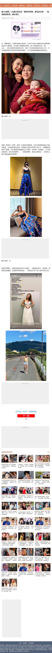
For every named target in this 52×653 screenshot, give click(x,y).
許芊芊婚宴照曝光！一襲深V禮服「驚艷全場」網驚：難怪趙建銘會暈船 (25, 574)
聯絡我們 (25, 643)
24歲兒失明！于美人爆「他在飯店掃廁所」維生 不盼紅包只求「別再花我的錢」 (9, 513)
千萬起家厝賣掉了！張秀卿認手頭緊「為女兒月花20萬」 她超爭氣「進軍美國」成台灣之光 (42, 574)
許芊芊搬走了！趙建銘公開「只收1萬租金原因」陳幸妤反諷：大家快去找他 (9, 528)
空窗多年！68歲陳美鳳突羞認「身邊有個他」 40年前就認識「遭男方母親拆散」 (42, 544)
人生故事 (14, 5)
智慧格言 (29, 5)
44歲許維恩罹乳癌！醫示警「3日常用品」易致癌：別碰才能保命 (25, 513)
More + (48, 452)
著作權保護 (31, 643)
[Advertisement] (25, 130)
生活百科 (6, 5)
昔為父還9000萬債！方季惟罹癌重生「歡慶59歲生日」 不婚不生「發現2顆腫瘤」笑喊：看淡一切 (26, 544)
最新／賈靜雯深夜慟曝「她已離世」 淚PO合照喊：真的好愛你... (42, 497)
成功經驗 (44, 5)
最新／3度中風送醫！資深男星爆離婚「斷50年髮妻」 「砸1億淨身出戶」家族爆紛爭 (42, 465)
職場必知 (22, 5)
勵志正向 (37, 5)
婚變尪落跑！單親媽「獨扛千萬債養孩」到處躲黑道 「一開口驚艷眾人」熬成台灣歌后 (42, 513)
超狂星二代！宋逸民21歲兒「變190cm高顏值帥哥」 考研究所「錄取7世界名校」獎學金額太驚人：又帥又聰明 (42, 559)
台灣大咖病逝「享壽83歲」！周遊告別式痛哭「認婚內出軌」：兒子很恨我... (25, 528)
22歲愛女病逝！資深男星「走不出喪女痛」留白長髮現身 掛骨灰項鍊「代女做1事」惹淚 (9, 590)
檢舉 (13, 18)
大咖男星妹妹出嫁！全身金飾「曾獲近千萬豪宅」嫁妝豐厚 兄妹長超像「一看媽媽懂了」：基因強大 (9, 559)
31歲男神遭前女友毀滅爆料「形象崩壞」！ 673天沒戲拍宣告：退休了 (25, 482)
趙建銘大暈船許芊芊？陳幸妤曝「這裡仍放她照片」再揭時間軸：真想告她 (9, 466)
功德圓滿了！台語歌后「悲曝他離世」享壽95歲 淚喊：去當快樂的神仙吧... (25, 466)
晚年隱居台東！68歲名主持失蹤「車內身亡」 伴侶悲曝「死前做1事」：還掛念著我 (42, 482)
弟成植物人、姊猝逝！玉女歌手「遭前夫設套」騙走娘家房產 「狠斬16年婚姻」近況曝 (9, 544)
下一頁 (26, 416)
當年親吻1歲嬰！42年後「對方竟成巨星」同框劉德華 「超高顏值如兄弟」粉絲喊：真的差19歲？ (25, 559)
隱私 (21, 643)
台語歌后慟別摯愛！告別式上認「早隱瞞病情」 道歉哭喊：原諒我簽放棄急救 (9, 482)
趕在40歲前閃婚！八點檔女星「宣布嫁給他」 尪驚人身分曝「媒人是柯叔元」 (25, 497)
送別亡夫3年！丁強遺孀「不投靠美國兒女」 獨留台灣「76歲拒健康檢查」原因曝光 (9, 574)
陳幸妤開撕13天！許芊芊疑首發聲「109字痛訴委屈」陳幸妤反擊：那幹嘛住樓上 (42, 528)
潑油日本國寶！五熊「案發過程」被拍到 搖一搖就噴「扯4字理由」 (9, 497)
